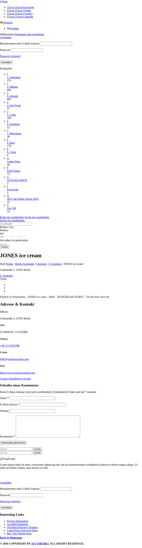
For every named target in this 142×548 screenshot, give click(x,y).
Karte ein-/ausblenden (12, 217)
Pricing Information (17, 521)
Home (9, 263)
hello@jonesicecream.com (14, 359)
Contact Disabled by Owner (15, 378)
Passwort (5, 49)
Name (4, 398)
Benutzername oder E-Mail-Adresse (19, 43)
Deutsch (7, 22)
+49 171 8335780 (10, 345)
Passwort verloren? (10, 56)
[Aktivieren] (1, 244)
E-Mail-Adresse (9, 404)
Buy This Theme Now (19, 533)
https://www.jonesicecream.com (17, 372)
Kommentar (7, 436)
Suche (4, 247)
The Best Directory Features (22, 527)
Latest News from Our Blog (22, 530)
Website (4, 410)
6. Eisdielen (55, 263)
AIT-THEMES (40, 543)
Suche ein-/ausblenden (37, 217)
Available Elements (17, 524)
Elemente (41, 263)
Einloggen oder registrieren (29, 34)
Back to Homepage (11, 537)
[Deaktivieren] (4, 244)
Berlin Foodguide (24, 263)
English (14, 28)
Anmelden (5, 37)
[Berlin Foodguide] (4, 1)
